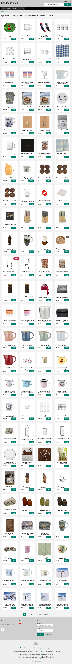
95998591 (41, 651)
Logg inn (15, 8)
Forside (3, 8)
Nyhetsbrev (50, 648)
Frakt (21, 648)
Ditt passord (39, 628)
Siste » (46, 614)
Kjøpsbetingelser (28, 648)
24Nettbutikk (38, 661)
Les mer (31, 658)
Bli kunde (9, 8)
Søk (67, 4)
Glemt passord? (49, 634)
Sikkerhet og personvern (40, 648)
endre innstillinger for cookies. (41, 658)
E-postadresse (40, 623)
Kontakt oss (21, 8)
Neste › (40, 614)
